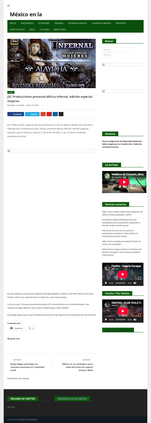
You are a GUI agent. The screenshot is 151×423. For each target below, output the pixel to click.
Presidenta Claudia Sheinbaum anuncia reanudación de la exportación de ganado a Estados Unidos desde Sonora (121, 222)
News (11, 92)
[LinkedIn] (55, 114)
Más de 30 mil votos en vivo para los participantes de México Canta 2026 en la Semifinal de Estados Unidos (120, 233)
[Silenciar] (134, 283)
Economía (44, 23)
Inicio (13, 23)
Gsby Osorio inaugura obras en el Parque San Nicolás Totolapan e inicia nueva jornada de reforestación (122, 252)
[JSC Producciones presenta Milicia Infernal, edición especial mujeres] (51, 64)
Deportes (121, 23)
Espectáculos (17, 29)
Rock (32, 29)
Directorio (60, 29)
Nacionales (27, 23)
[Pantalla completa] (139, 278)
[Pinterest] (49, 114)
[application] (122, 274)
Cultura (44, 29)
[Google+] (43, 114)
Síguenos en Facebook (118, 330)
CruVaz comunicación (27, 419)
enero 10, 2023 (32, 105)
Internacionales (77, 23)
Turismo (59, 23)
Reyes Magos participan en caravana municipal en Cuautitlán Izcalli (27, 367)
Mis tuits (11, 407)
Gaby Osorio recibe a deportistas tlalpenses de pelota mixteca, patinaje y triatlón (122, 213)
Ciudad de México (101, 23)
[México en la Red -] (28, 10)
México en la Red (17, 105)
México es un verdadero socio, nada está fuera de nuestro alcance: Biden (77, 367)
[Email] (61, 114)
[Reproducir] (106, 283)
